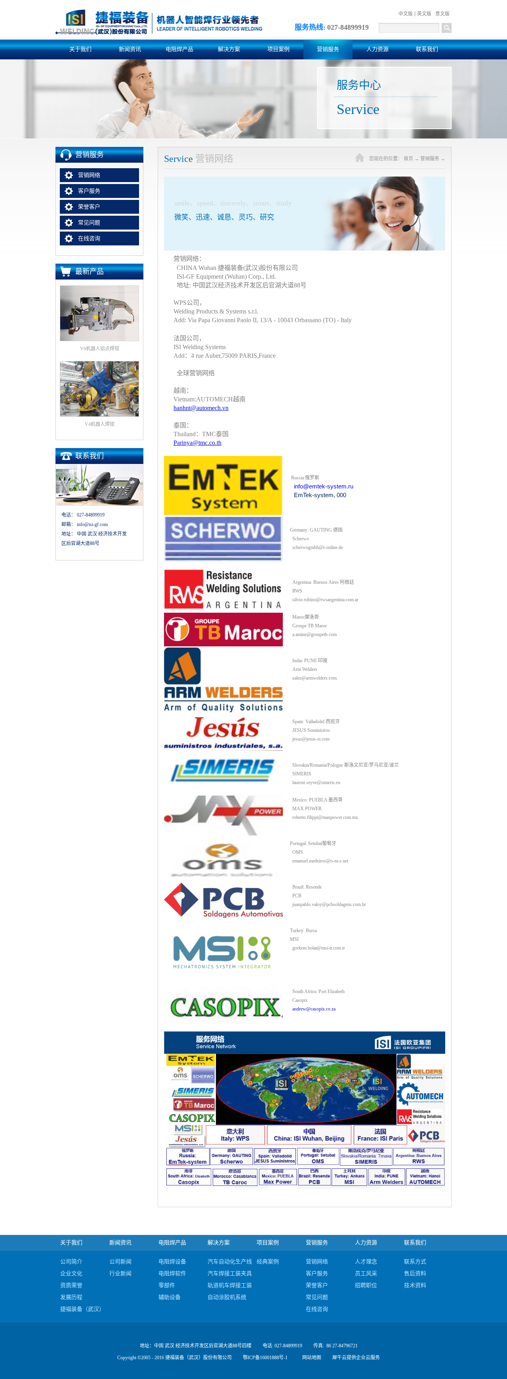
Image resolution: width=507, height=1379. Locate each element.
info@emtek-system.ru (323, 486)
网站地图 (310, 1357)
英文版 (424, 14)
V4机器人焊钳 (99, 424)
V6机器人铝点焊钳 (99, 348)
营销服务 (429, 158)
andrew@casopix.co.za (313, 1009)
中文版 (405, 14)
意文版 (442, 14)
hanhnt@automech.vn (201, 408)
